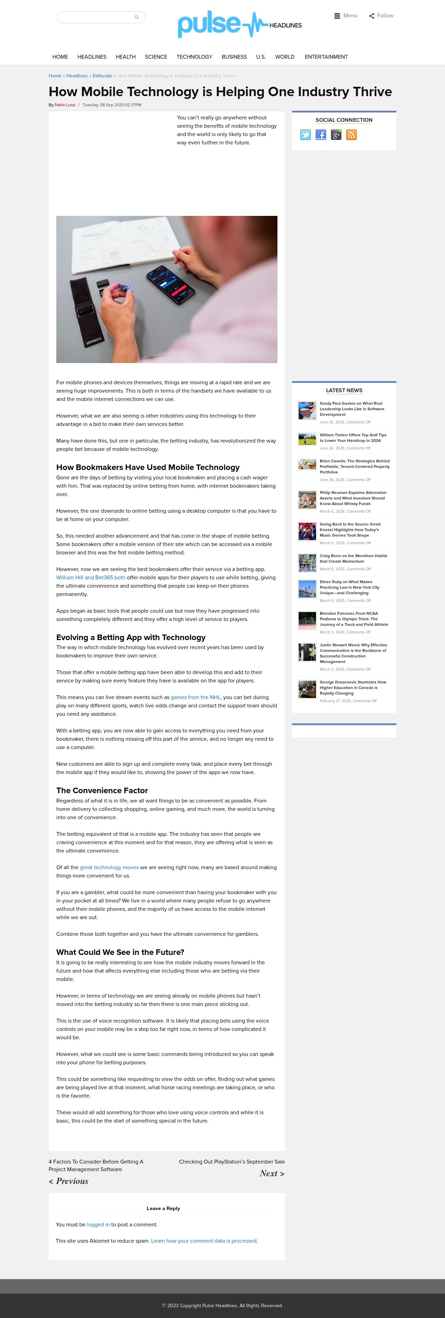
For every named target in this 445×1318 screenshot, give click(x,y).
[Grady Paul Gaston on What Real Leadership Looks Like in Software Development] (307, 410)
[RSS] (351, 135)
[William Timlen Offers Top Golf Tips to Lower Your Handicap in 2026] (307, 439)
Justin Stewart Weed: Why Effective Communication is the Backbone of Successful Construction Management (353, 653)
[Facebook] (320, 135)
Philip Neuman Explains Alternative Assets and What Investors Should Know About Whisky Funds (353, 498)
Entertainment (326, 56)
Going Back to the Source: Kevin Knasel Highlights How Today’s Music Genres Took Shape (350, 530)
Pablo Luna (65, 105)
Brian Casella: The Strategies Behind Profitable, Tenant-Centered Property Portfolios (355, 467)
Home (60, 56)
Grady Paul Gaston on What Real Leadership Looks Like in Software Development (352, 409)
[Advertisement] (114, 162)
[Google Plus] (335, 135)
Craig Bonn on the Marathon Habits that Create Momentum (353, 558)
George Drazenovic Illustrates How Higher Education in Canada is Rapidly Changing (353, 688)
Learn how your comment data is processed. (204, 1240)
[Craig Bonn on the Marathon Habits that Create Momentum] (307, 562)
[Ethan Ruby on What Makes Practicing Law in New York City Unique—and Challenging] (307, 588)
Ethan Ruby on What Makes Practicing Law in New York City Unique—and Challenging (349, 587)
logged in (98, 1224)
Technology (194, 56)
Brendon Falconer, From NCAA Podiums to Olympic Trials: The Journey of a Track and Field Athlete (354, 619)
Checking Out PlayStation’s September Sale (232, 1161)
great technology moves (109, 867)
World (284, 56)
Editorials (102, 76)
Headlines (92, 56)
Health (126, 56)
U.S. (261, 56)
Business (234, 56)
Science (156, 56)
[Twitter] (305, 135)
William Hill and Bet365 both (91, 577)
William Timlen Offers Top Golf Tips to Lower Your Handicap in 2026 (353, 438)
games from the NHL (195, 697)
